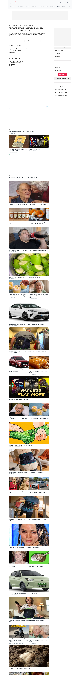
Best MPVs (57, 61)
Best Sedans (57, 56)
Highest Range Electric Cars (60, 50)
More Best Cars (62, 74)
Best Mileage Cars (58, 81)
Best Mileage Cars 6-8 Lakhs (60, 86)
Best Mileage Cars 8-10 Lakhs (60, 89)
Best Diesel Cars (58, 67)
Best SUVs (57, 59)
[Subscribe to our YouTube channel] (58, 2)
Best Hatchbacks (58, 53)
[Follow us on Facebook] (56, 2)
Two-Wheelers (20, 6)
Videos (58, 6)
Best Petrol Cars (58, 70)
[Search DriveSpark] (67, 2)
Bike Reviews (41, 6)
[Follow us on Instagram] (60, 2)
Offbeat (63, 6)
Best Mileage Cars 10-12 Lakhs (61, 92)
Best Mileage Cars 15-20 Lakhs (61, 95)
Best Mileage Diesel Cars (60, 101)
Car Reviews (34, 6)
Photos (69, 6)
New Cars (27, 6)
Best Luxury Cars (58, 64)
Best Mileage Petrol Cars (59, 98)
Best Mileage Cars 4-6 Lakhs (60, 83)
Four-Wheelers (12, 6)
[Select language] (69, 2)
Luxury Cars (52, 6)
